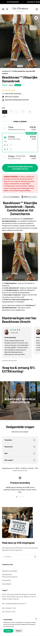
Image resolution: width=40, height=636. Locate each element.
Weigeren (18, 630)
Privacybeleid (6, 580)
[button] (20, 128)
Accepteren (8, 630)
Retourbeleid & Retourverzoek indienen (10, 576)
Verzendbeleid (6, 584)
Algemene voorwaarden (9, 571)
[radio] (4, 112)
